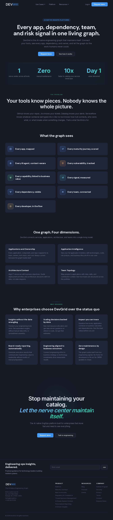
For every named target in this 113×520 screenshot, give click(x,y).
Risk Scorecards (61, 492)
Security (99, 489)
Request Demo (46, 54)
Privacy (98, 492)
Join (104, 467)
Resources (63, 4)
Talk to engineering (65, 435)
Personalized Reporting (63, 504)
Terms (98, 495)
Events (84, 492)
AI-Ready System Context (64, 501)
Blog (83, 487)
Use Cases (40, 4)
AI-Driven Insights (61, 507)
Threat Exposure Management (65, 498)
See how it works (65, 54)
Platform (52, 4)
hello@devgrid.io (10, 498)
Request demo (99, 4)
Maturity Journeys (61, 489)
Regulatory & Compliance (64, 495)
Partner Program (102, 487)
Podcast (84, 489)
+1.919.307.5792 (10, 500)
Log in (87, 4)
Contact (99, 498)
